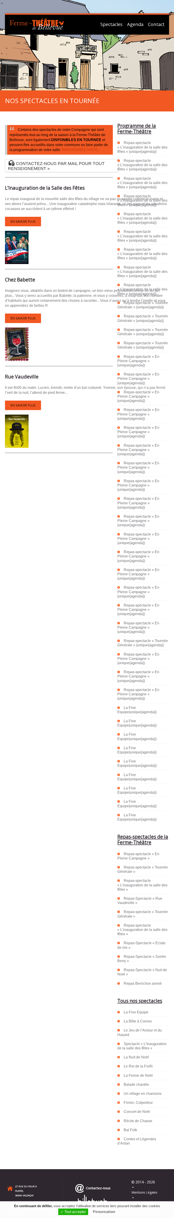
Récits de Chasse (138, 1121)
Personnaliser (104, 1212)
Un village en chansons (143, 1093)
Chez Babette (20, 279)
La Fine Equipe (136, 1012)
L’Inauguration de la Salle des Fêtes (45, 188)
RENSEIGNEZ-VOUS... (81, 150)
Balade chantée (136, 1084)
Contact (156, 24)
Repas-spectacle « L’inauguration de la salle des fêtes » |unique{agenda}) (142, 147)
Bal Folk (130, 1130)
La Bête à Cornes (138, 1021)
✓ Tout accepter (73, 1212)
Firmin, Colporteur (138, 1103)
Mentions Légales (144, 1192)
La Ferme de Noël (138, 1075)
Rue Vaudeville (22, 376)
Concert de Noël (137, 1112)
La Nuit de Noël (136, 1057)
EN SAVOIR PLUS (23, 221)
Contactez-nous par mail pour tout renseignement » (56, 166)
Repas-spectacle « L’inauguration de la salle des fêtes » (142, 885)
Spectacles (111, 24)
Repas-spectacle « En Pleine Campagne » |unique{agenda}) (138, 361)
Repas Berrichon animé (143, 983)
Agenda (135, 24)
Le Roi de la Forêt (138, 1066)
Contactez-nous (97, 1188)
